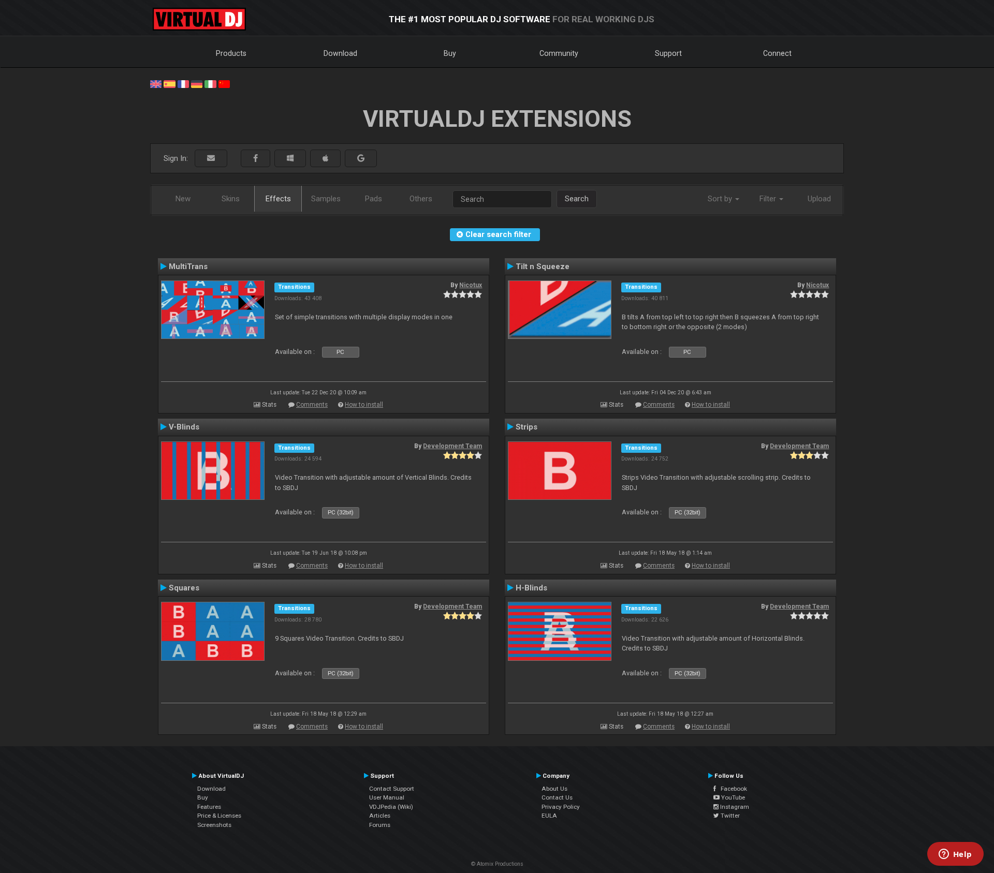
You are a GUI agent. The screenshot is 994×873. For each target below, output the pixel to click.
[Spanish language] (169, 83)
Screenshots (214, 824)
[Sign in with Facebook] (255, 159)
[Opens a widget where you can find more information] (955, 855)
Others (421, 198)
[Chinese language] (224, 83)
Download (340, 53)
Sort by (721, 198)
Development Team (452, 446)
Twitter (729, 815)
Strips (526, 427)
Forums (379, 824)
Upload (819, 198)
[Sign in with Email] (211, 159)
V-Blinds (184, 427)
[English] (156, 83)
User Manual (386, 797)
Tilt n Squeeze (542, 266)
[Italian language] (210, 83)
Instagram (734, 806)
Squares (184, 588)
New (183, 198)
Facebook (731, 788)
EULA (549, 815)
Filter (768, 198)
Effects (278, 198)
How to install (364, 404)
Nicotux (470, 285)
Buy (450, 53)
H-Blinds (531, 588)
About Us (554, 788)
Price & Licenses (219, 815)
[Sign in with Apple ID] (325, 159)
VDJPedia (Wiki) (391, 806)
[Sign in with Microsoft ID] (290, 159)
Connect (777, 53)
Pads (373, 198)
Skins (231, 198)
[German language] (196, 83)
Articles (379, 815)
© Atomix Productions (497, 864)
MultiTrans (188, 266)
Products (231, 53)
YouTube (732, 797)
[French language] (183, 83)
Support (668, 53)
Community (558, 53)
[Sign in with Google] (361, 159)
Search (577, 198)
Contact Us (557, 797)
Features (209, 806)
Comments (312, 404)
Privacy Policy (561, 806)
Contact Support (391, 788)
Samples (326, 198)
